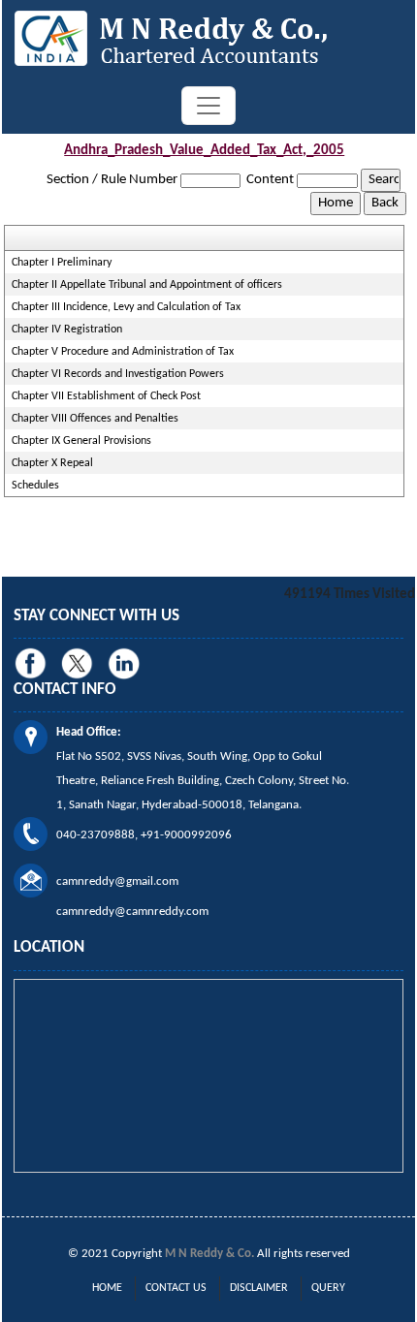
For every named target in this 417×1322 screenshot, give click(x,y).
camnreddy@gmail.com (117, 881)
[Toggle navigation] (208, 105)
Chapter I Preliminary (62, 262)
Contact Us (176, 1288)
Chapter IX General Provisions (81, 441)
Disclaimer (259, 1288)
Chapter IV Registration (67, 329)
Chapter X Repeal (52, 463)
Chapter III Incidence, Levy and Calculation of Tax (126, 307)
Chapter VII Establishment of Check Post (106, 396)
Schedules (35, 485)
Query (328, 1288)
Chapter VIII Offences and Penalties (95, 419)
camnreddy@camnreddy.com (132, 911)
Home (107, 1288)
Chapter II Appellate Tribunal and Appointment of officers (147, 285)
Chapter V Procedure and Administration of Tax (123, 352)
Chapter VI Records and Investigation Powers (118, 374)
